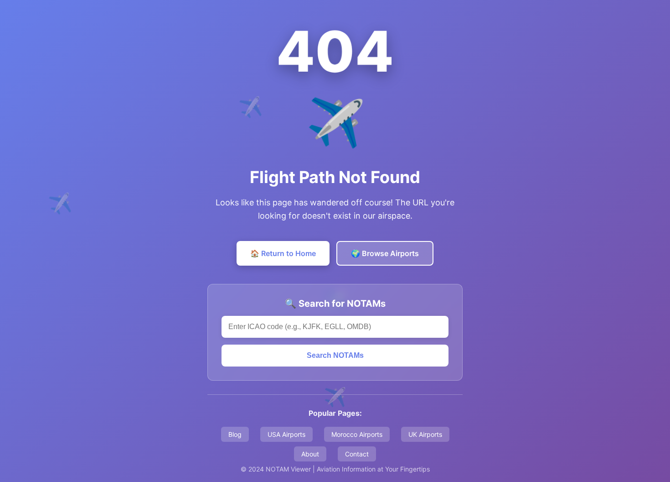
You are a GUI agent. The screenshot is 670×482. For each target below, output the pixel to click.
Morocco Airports (356, 434)
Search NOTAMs (335, 355)
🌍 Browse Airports (385, 253)
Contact (357, 454)
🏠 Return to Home (283, 253)
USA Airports (286, 434)
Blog (235, 434)
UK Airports (425, 434)
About (310, 454)
